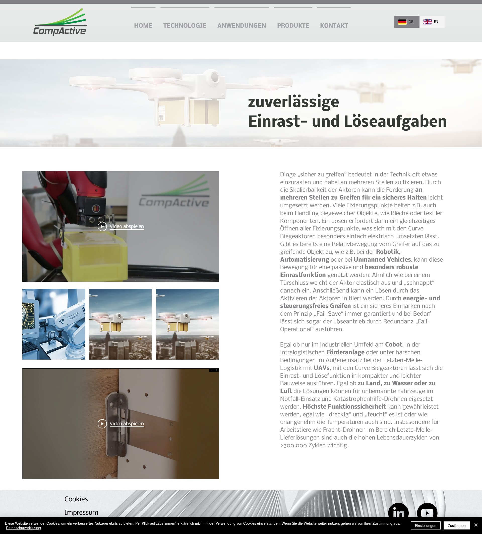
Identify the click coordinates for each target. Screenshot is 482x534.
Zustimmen (457, 525)
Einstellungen (425, 525)
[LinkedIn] (398, 513)
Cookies (76, 499)
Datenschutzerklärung (23, 527)
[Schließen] (476, 525)
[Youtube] (427, 513)
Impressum (81, 512)
